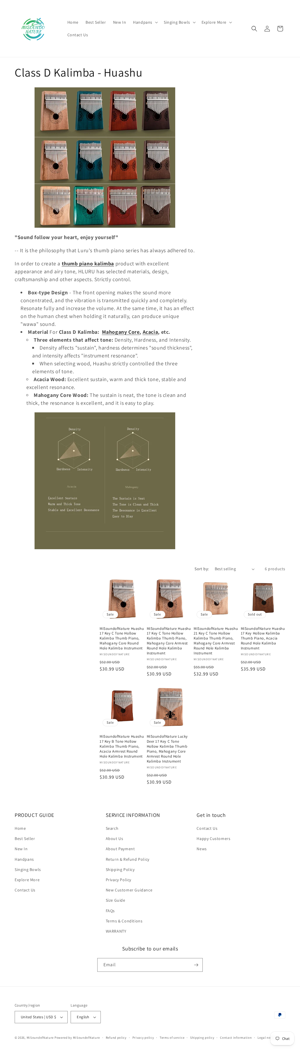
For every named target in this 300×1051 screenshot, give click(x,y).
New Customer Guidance (129, 890)
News (202, 848)
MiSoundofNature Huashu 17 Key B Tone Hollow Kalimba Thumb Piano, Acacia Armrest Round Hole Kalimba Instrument (122, 746)
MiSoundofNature (40, 1038)
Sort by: (202, 568)
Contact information (236, 1038)
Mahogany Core (121, 332)
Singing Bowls (28, 869)
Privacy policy (143, 1038)
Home (20, 828)
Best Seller (25, 838)
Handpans (24, 859)
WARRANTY (116, 931)
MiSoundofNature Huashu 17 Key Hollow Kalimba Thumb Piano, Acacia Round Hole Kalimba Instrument (263, 638)
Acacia (150, 332)
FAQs (110, 910)
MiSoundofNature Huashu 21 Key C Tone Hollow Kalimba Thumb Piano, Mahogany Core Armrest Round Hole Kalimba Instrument (216, 641)
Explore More (27, 879)
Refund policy (116, 1038)
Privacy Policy (118, 879)
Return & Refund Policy (127, 859)
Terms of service (172, 1038)
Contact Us (25, 890)
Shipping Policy (120, 869)
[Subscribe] (196, 965)
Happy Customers (213, 838)
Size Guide (115, 900)
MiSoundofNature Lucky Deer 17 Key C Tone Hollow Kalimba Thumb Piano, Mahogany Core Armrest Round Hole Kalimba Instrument (167, 748)
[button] (144, 22)
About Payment (120, 848)
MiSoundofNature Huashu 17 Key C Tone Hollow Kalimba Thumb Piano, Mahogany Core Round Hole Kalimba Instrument (122, 638)
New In (21, 848)
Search (112, 828)
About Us (114, 838)
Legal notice (267, 1038)
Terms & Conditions (124, 921)
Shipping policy (202, 1038)
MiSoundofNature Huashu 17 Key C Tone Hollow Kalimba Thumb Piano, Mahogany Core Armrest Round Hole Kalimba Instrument (169, 641)
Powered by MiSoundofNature (77, 1038)
